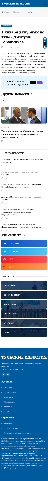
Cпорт (6, 411)
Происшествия (10, 392)
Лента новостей (14, 153)
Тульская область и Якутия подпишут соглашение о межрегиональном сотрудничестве (22, 134)
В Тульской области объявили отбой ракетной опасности (22, 160)
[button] (3, 101)
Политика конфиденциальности (18, 433)
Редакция (8, 423)
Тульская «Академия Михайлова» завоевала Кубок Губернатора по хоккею (21, 185)
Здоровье (8, 407)
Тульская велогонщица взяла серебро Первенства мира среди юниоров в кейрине (21, 225)
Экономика (8, 397)
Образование (9, 402)
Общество (17, 12)
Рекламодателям (11, 428)
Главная (6, 12)
